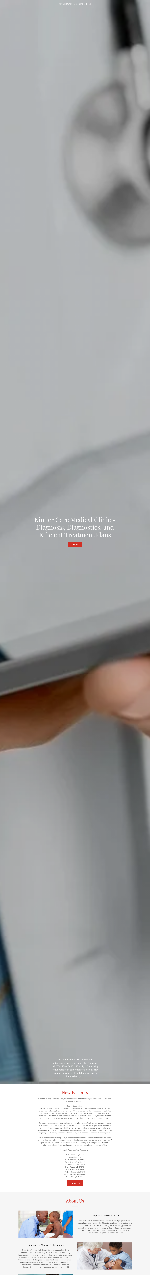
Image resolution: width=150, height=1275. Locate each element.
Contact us (75, 1183)
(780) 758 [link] (61, 1066)
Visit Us (75, 545)
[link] (75, 4)
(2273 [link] (77, 1066)
